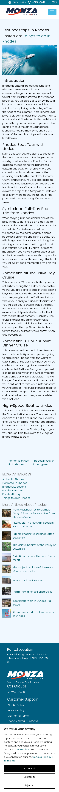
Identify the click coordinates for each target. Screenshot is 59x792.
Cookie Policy (21, 749)
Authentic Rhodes (13, 479)
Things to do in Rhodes (16, 498)
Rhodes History (11, 494)
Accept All (29, 768)
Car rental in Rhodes (14, 483)
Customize (29, 776)
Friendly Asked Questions (23, 721)
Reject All (29, 785)
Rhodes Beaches (12, 490)
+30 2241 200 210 (44, 2)
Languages (19, 2)
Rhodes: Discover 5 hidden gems (42, 462)
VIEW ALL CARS (16, 692)
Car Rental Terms (18, 716)
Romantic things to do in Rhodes (17, 462)
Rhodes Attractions (14, 487)
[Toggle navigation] (52, 12)
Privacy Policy (16, 710)
